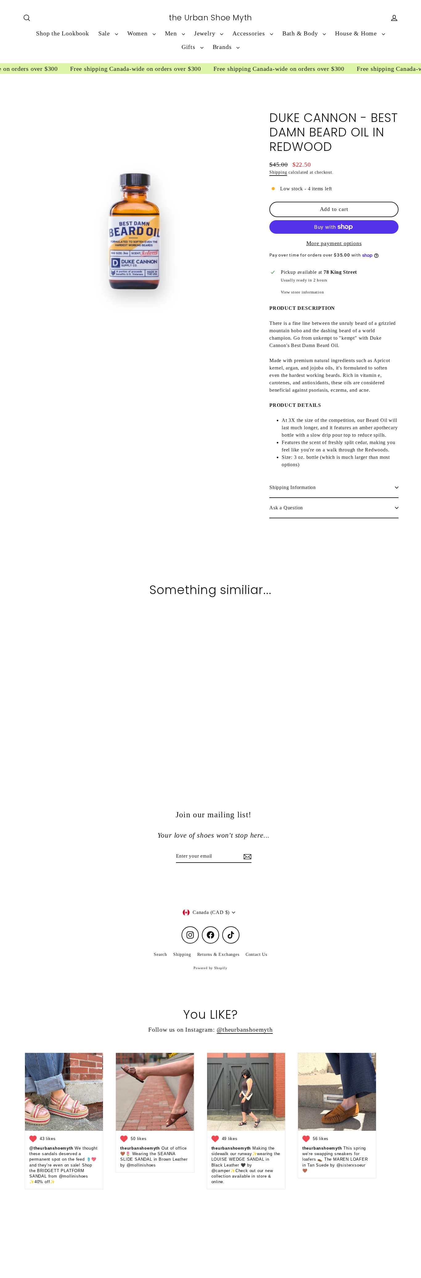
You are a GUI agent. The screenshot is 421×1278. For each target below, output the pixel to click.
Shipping (278, 172)
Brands (223, 47)
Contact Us (256, 954)
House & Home (356, 33)
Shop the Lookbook (62, 33)
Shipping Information (292, 487)
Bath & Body (301, 33)
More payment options (334, 243)
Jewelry (205, 33)
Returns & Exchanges (218, 954)
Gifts (189, 47)
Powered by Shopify (210, 968)
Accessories (249, 33)
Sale (105, 33)
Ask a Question (286, 507)
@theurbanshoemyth (245, 1029)
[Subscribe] (246, 856)
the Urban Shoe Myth (210, 17)
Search (160, 954)
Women (138, 33)
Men (172, 33)
